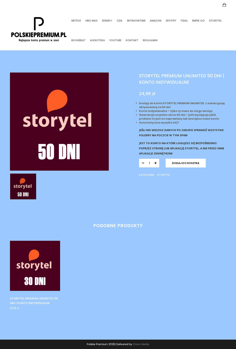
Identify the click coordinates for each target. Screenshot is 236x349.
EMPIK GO (198, 20)
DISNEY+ (107, 20)
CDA (119, 20)
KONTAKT (132, 40)
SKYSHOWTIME (136, 20)
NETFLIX (76, 20)
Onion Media (141, 344)
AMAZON (155, 20)
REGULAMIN (150, 40)
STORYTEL (215, 20)
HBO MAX (91, 20)
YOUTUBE (115, 40)
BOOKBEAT (78, 40)
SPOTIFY (171, 20)
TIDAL (184, 20)
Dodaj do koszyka (185, 163)
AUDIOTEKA (97, 40)
